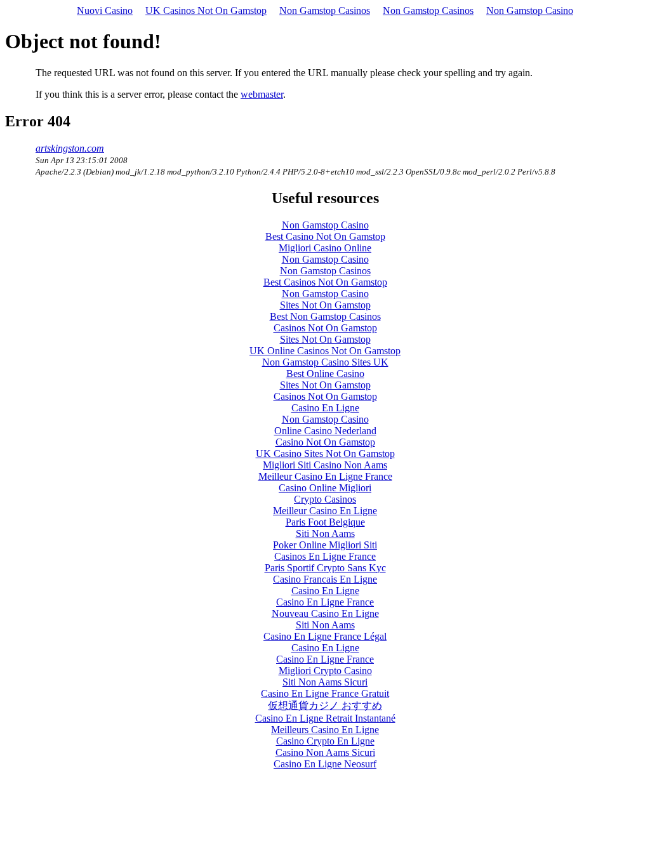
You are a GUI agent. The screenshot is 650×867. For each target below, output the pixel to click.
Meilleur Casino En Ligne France (325, 476)
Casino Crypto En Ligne (325, 741)
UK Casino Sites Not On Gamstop (325, 453)
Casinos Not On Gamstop (325, 327)
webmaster (262, 94)
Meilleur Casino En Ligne (325, 510)
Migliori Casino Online (325, 247)
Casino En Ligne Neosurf (325, 763)
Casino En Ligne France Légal (325, 636)
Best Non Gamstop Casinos (325, 316)
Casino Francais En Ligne (325, 579)
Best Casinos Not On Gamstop (325, 282)
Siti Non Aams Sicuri (325, 682)
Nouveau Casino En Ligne (325, 613)
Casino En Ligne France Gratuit (325, 693)
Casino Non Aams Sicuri (325, 752)
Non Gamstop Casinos (324, 10)
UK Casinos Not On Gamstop (206, 10)
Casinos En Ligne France (325, 556)
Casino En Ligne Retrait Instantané (325, 718)
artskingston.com (70, 148)
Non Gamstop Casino (529, 10)
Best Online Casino (325, 373)
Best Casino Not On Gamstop (325, 236)
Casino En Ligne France (325, 602)
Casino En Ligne (325, 407)
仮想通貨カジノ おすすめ (325, 705)
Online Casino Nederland (325, 430)
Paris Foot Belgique (325, 522)
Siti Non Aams (325, 533)
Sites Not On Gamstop (325, 305)
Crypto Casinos (325, 499)
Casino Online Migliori (325, 487)
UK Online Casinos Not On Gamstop (325, 350)
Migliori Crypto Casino (325, 670)
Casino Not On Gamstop (325, 442)
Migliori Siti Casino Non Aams (325, 465)
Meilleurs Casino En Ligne (325, 729)
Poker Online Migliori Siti (325, 544)
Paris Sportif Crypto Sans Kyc (325, 567)
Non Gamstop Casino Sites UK (325, 362)
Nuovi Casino (105, 10)
